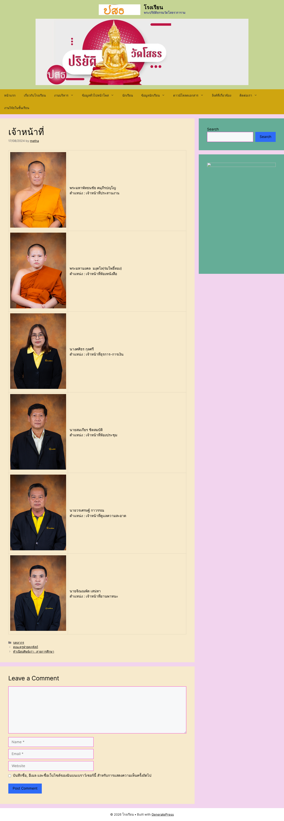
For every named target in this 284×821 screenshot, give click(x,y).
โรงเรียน (153, 7)
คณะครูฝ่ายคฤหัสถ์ (25, 647)
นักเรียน (127, 95)
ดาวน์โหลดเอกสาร (185, 95)
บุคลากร (18, 642)
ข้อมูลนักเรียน (150, 95)
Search (213, 129)
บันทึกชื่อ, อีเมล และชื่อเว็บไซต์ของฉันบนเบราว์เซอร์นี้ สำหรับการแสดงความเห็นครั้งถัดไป (82, 775)
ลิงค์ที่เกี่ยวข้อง (221, 95)
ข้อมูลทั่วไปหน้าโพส (95, 95)
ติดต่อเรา (246, 95)
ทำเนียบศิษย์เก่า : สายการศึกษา (33, 651)
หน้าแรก (10, 95)
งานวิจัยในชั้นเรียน (16, 108)
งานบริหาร (61, 95)
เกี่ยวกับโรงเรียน (35, 95)
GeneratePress (163, 814)
